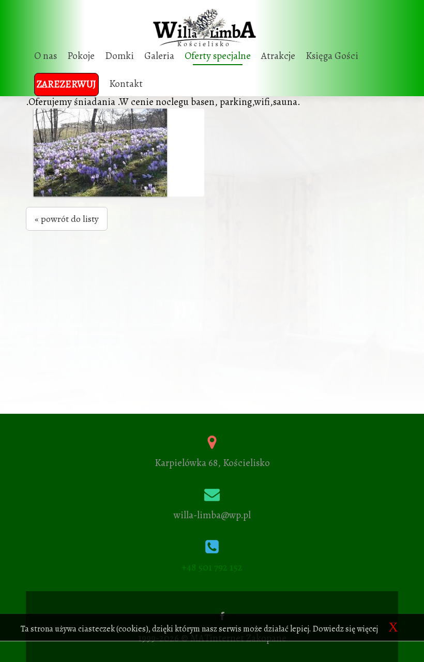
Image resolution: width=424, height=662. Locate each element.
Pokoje (81, 56)
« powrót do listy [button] (67, 219)
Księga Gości (332, 56)
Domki (119, 56)
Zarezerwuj (66, 84)
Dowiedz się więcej (345, 629)
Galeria (159, 56)
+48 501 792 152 (212, 567)
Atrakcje (278, 56)
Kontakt (126, 84)
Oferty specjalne (218, 56)
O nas (45, 56)
